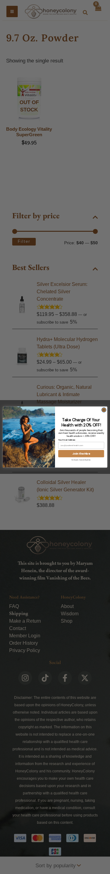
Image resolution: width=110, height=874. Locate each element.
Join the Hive (81, 453)
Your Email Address (66, 440)
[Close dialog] (103, 409)
